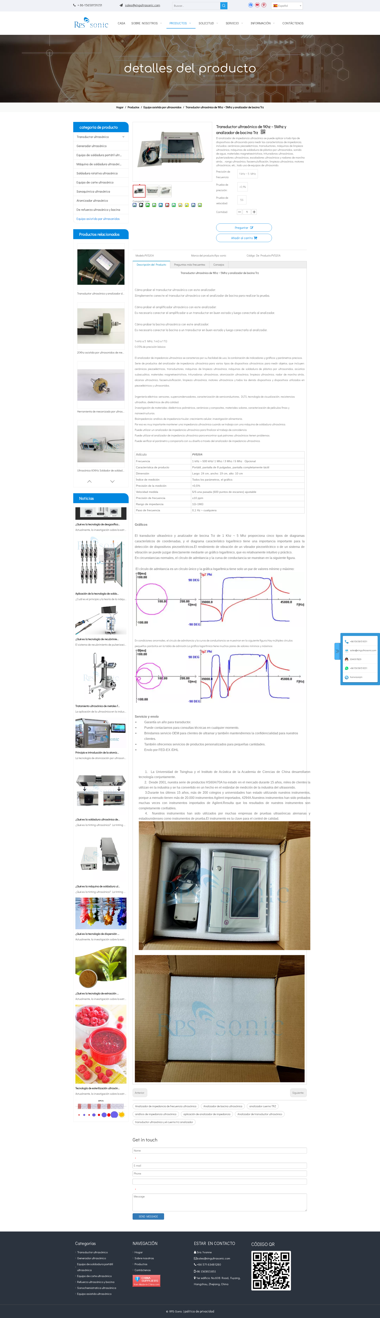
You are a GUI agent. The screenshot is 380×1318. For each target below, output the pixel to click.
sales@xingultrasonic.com (142, 5)
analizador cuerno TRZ (262, 1106)
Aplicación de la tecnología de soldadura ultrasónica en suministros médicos (97, 571)
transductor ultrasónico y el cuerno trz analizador (164, 1122)
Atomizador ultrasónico (92, 200)
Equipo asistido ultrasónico (94, 1294)
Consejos (218, 264)
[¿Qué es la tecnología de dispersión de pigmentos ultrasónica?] (100, 906)
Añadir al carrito (242, 238)
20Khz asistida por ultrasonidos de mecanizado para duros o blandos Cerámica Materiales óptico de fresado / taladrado (101, 352)
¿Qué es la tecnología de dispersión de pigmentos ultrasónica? (97, 911)
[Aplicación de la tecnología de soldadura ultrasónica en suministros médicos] (100, 565)
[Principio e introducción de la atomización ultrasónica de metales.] (100, 724)
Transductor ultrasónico (93, 137)
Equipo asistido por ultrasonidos (98, 219)
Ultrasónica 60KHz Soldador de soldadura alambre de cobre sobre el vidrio (101, 470)
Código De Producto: (259, 255)
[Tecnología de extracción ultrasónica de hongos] (100, 1101)
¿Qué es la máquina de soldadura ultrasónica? (97, 864)
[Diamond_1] (146, 1281)
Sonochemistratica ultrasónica (96, 1288)
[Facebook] (250, 5)
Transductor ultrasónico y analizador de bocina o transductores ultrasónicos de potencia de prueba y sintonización (101, 293)
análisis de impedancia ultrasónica (155, 1114)
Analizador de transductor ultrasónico (260, 1114)
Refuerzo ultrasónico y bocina (95, 1282)
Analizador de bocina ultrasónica (222, 1106)
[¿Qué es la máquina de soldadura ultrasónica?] (100, 858)
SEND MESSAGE (148, 1216)
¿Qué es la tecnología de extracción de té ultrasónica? (97, 971)
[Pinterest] (263, 5)
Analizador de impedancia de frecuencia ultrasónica (165, 1106)
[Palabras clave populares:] (223, 5)
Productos (141, 1264)
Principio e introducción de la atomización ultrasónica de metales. (97, 730)
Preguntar (241, 227)
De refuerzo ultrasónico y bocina (98, 209)
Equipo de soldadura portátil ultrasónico (102, 155)
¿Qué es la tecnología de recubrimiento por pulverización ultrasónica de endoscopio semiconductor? (97, 617)
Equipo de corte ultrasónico (95, 182)
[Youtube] (257, 5)
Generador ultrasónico (91, 146)
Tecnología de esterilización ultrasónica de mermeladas (97, 1066)
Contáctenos (143, 1270)
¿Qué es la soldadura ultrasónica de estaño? (97, 797)
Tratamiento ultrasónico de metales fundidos (97, 683)
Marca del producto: (203, 255)
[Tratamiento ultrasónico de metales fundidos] (100, 678)
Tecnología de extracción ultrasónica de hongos (97, 1107)
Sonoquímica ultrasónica (93, 191)
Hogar (139, 1252)
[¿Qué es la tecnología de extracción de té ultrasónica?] (100, 965)
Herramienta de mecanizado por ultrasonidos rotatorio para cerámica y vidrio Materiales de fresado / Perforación (101, 411)
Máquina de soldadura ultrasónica (100, 164)
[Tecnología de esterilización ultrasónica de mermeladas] (100, 1060)
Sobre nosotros (144, 1258)
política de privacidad (199, 1311)
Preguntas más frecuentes (189, 264)
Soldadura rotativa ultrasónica (97, 173)
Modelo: (140, 255)
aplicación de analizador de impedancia (206, 1114)
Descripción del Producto (151, 264)
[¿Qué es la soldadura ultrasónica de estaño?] (100, 791)
